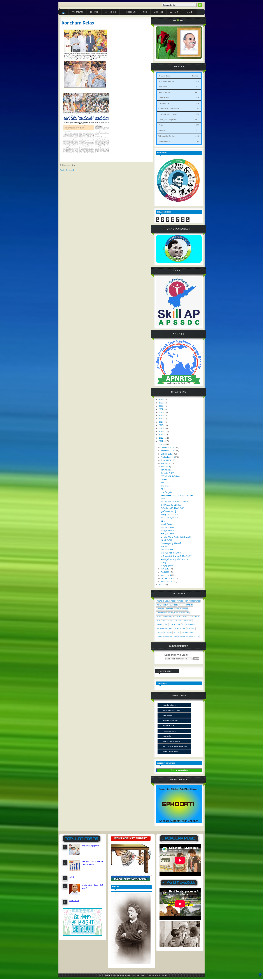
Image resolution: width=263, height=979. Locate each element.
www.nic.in (167, 736)
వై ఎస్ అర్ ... (165, 546)
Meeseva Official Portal (171, 710)
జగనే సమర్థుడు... (167, 492)
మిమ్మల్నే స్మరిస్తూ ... (167, 566)
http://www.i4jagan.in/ (90, 846)
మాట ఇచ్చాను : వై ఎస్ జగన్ (171, 543)
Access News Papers (171, 751)
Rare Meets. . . (166, 470)
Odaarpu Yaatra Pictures (177, 609)
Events (160, 632)
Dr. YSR (94, 12)
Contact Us (194, 636)
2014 (161, 432)
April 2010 (165, 572)
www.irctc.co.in (168, 726)
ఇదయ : (72, 877)
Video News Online (177, 629)
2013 (161, 435)
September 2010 (168, 457)
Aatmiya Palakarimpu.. (170, 515)
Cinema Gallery (188, 632)
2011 (161, 441)
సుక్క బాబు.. (165, 486)
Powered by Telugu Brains (157, 975)
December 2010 (168, 447)
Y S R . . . (164, 489)
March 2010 (166, 575)
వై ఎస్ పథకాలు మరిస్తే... (169, 511)
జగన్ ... (163, 483)
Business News (188, 625)
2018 (161, 419)
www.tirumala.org (169, 705)
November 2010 (168, 451)
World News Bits (181, 613)
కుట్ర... (163, 521)
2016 (161, 425)
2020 (161, 412)
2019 (161, 416)
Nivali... (164, 499)
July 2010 (165, 463)
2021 (161, 409)
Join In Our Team (186, 605)
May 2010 (165, 569)
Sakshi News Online (191, 617)
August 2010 (166, 460)
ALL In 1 (174, 12)
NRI (145, 12)
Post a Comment (67, 170)
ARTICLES (110, 12)
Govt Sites (183, 636)
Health (176, 632)
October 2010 (167, 454)
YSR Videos (172, 605)
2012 (161, 438)
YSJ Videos (161, 605)
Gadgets (168, 632)
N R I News (177, 617)
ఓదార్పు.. (164, 562)
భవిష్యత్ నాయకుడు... (168, 530)
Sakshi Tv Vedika (164, 617)
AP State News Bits (165, 613)
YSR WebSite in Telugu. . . (171, 476)
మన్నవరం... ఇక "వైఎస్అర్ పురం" (172, 508)
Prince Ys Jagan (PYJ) (104, 975)
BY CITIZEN (74, 901)
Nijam (159, 621)
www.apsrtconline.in (170, 720)
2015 (161, 428)
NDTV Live (191, 629)
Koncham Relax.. (79, 23)
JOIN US (158, 12)
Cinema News (162, 625)
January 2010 (167, 582)
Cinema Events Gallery (167, 636)
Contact (144, 975)
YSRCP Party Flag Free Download (177, 621)
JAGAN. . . (165, 479)
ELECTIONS (129, 12)
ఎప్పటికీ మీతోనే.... (167, 540)
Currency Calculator (179, 770)
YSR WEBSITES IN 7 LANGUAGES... (176, 502)
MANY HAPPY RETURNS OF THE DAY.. (177, 495)
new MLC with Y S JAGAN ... (172, 553)
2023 (161, 403)
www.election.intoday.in (171, 741)
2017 (161, 422)
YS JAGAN (77, 12)
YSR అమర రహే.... (168, 550)
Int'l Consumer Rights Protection (175, 746)
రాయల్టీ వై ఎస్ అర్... (168, 534)
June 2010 (165, 467)
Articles (160, 609)
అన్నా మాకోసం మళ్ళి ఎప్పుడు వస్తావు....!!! (176, 537)
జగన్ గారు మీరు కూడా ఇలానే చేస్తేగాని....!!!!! (176, 556)
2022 (161, 406)
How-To (189, 12)
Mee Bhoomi (167, 715)
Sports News (174, 625)
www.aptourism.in (169, 731)
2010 (161, 444)
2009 (161, 585)
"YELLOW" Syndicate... (170, 518)
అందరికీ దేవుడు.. (167, 524)
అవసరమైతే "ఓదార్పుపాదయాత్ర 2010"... (175, 559)
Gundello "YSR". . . (168, 473)
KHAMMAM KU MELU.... (171, 505)
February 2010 (167, 578)
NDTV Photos (162, 629)
